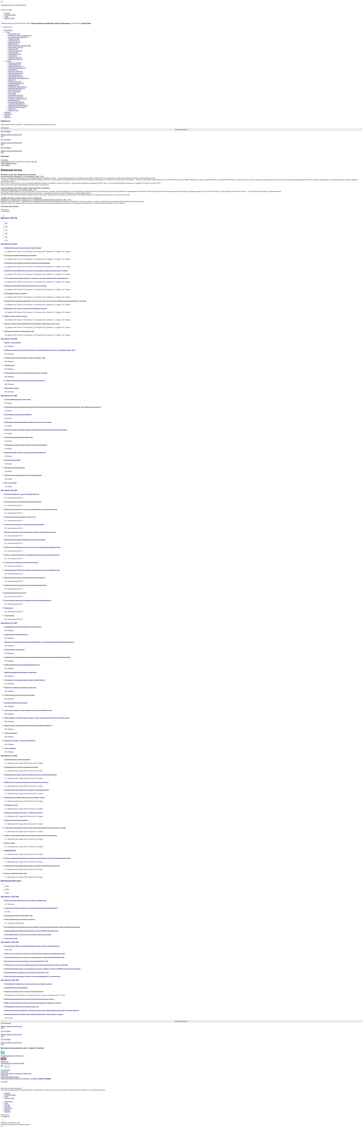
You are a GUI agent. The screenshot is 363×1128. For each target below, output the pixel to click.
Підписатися (5, 128)
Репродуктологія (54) (15, 51)
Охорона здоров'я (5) (15, 57)
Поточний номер (10, 15)
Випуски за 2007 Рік (9, 218)
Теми (8, 32)
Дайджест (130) (13, 110)
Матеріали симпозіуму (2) (16, 88)
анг (6, 5)
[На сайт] (4, 160)
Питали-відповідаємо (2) (16, 102)
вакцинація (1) (13, 69)
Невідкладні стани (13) (15, 47)
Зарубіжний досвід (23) (15, 76)
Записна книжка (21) (15, 75)
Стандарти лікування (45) (16, 103)
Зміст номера (5, 165)
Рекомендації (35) (14, 100)
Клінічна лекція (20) (14, 81)
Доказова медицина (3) (15, 73)
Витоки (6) (11, 80)
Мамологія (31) (13, 44)
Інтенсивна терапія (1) (15, 59)
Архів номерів (5, 161)
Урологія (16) (12, 56)
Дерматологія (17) (14, 40)
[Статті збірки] (181, 131)
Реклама (7, 115)
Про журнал (8, 30)
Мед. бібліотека (11, 163)
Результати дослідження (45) (17, 98)
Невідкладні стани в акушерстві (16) (20, 35)
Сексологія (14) (13, 52)
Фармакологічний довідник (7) (18, 105)
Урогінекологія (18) (14, 54)
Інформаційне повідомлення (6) (18, 78)
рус (4, 5)
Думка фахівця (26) (14, 64)
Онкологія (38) (13, 49)
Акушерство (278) (14, 34)
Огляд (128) (12, 93)
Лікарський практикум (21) (17, 68)
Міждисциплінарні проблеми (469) (19, 45)
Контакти (8, 117)
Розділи (8, 61)
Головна (7, 13)
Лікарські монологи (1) (15, 66)
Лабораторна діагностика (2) (17, 86)
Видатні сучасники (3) (15, 71)
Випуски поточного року (11, 881)
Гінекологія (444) (13, 39)
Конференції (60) (13, 85)
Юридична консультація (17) (17, 107)
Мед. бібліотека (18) (14, 90)
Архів (6, 16)
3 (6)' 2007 (33, 161)
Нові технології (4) (14, 92)
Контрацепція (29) (14, 42)
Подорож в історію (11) (15, 97)
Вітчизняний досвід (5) (15, 95)
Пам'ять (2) (11, 109)
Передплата (8, 114)
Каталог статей (9, 18)
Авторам (7, 112)
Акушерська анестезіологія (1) (18, 37)
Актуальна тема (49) (14, 63)
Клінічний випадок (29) (16, 83)
